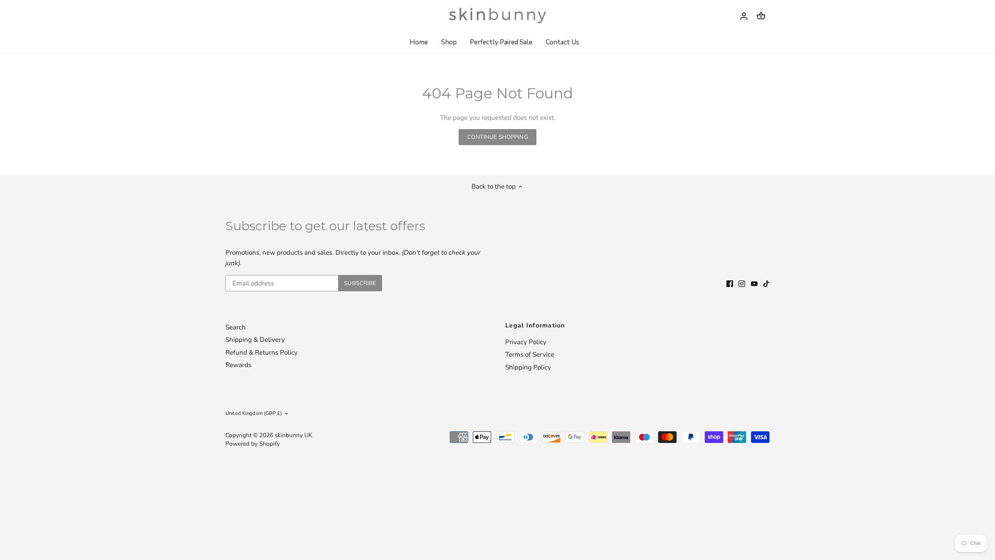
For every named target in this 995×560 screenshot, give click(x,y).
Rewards (238, 364)
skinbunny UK (293, 435)
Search (235, 327)
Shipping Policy (528, 367)
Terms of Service (529, 354)
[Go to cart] (761, 15)
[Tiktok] (766, 283)
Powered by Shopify (252, 444)
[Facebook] (729, 283)
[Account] (743, 15)
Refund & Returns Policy (261, 352)
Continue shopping (497, 137)
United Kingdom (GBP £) (253, 413)
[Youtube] (754, 283)
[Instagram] (741, 283)
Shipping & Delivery (255, 339)
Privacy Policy (525, 342)
